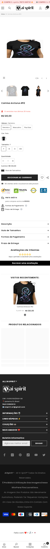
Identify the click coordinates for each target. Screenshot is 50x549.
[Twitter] (44, 455)
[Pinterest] (20, 455)
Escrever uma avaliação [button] (25, 263)
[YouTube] (36, 455)
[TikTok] (28, 455)
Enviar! (39, 443)
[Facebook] (4, 455)
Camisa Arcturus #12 (25, 307)
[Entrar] (40, 8)
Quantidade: (6, 156)
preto (25, 315)
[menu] (2, 8)
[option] (25, 49)
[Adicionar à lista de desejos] (42, 177)
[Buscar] (9, 8)
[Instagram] (12, 455)
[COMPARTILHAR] (47, 178)
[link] (12, 361)
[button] (42, 78)
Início (3, 14)
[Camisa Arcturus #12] (25, 292)
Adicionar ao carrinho (19, 177)
